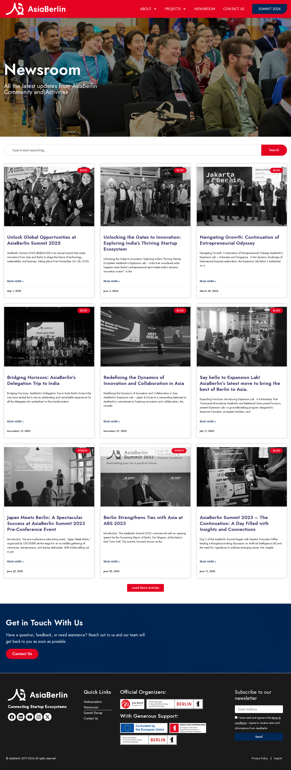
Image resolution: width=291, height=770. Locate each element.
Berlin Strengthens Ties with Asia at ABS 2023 (143, 520)
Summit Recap (93, 713)
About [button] (145, 8)
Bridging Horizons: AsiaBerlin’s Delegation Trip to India (41, 380)
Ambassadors (93, 701)
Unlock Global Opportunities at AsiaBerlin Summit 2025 (41, 240)
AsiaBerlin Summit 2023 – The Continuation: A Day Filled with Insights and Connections (234, 523)
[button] (145, 588)
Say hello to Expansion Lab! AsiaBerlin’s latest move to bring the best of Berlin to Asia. (240, 383)
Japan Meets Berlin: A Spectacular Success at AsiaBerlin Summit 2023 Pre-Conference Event (46, 523)
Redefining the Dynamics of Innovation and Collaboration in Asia (144, 380)
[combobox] (132, 150)
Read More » (15, 281)
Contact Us (233, 8)
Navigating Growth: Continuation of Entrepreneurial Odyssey (239, 240)
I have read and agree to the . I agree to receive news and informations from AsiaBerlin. (258, 723)
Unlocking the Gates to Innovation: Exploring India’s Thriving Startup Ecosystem (142, 243)
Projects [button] (173, 8)
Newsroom (204, 8)
